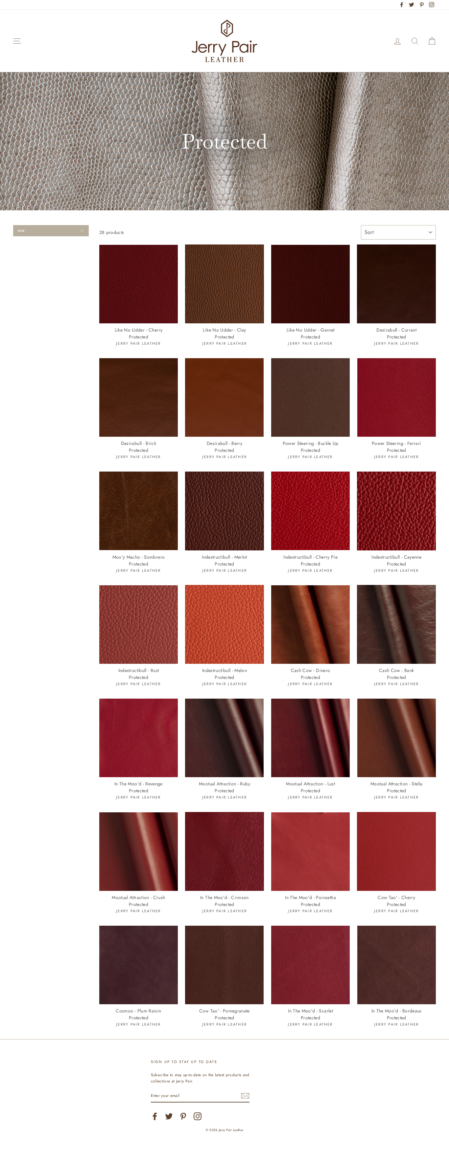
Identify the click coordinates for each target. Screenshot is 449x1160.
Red (21, 231)
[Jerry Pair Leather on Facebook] (155, 1116)
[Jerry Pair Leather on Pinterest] (183, 1116)
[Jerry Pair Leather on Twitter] (169, 1116)
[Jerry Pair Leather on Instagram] (197, 1116)
